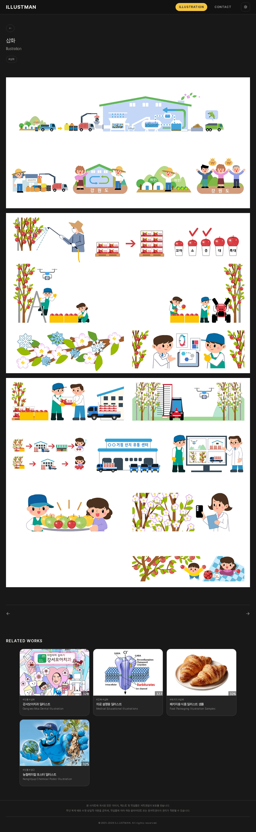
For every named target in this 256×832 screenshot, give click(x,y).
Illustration (191, 7)
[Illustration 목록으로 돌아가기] (10, 28)
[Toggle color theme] (245, 7)
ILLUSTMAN (21, 7)
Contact (223, 7)
